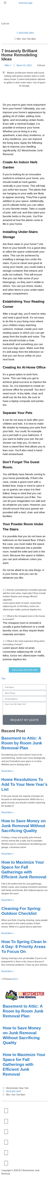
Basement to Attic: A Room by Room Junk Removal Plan (21, 743)
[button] (24, 44)
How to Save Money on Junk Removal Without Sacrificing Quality (23, 826)
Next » (15, 979)
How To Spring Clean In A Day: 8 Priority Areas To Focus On (23, 946)
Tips (3, 678)
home (35, 178)
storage (20, 259)
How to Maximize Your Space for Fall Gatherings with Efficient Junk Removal (24, 1064)
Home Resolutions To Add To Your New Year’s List (24, 784)
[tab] (24, 594)
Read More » (7, 771)
